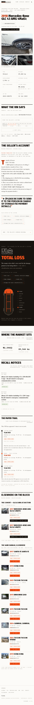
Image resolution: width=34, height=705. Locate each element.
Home (17, 1)
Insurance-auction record (9, 8)
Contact (27, 1)
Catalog (21, 1)
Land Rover (11, 692)
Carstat (3, 695)
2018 (11, 10)
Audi (23, 690)
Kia (7, 690)
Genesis (27, 690)
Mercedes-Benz (24, 8)
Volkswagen (4, 692)
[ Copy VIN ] (17, 130)
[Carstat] (6, 2)
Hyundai (3, 690)
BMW (19, 690)
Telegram (26, 701)
